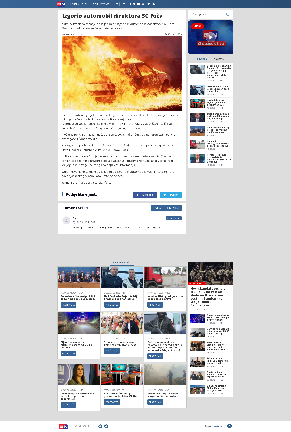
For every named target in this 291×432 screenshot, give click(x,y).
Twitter (173, 194)
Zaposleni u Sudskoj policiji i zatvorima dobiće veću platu (78, 298)
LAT (116, 4)
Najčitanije (219, 58)
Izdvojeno (201, 58)
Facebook (147, 194)
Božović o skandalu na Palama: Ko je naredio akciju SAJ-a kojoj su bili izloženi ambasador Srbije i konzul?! (164, 346)
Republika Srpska (122, 262)
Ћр (124, 4)
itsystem (217, 426)
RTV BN (95, 4)
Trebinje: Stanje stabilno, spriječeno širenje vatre (163, 395)
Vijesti (84, 4)
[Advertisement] (97, 249)
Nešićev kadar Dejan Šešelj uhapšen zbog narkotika (120, 298)
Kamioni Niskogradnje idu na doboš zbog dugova (165, 298)
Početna (74, 4)
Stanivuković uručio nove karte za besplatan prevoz (120, 344)
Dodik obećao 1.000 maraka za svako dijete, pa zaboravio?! (77, 396)
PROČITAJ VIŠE (68, 304)
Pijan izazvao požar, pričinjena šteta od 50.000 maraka (76, 345)
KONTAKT (104, 4)
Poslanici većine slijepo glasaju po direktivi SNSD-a (120, 395)
